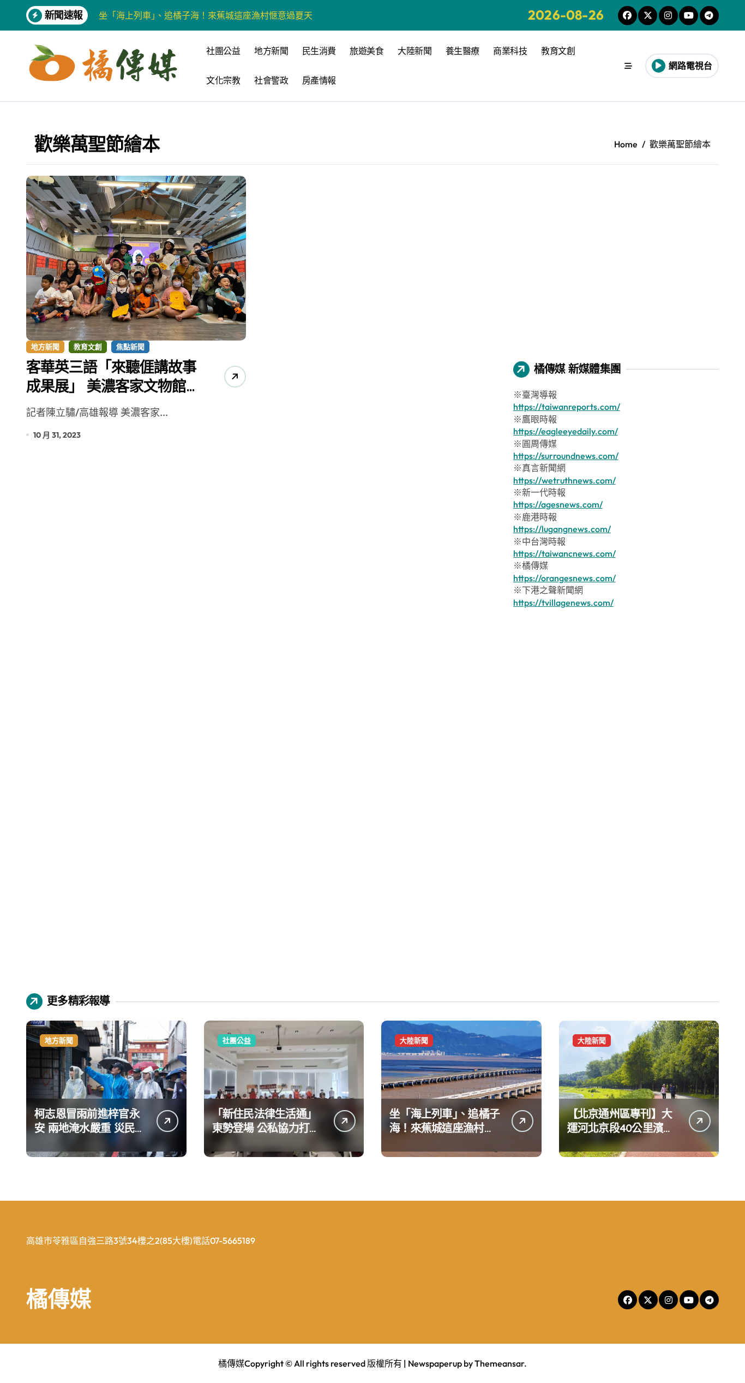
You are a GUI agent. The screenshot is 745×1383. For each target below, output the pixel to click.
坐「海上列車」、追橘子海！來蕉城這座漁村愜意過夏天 (444, 1128)
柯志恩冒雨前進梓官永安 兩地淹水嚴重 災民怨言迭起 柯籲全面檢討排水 (89, 1135)
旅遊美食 (366, 50)
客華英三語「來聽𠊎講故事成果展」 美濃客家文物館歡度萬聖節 (111, 385)
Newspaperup (435, 1363)
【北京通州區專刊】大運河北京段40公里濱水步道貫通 (620, 1128)
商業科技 (510, 50)
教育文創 (558, 50)
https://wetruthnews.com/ (564, 480)
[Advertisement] (617, 252)
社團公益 (223, 50)
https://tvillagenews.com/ (563, 602)
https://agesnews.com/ (558, 504)
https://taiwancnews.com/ (564, 553)
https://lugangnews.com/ (562, 528)
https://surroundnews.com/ (565, 455)
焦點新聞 (130, 346)
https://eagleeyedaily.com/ (565, 431)
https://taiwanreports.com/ (566, 406)
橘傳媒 (59, 1298)
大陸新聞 (414, 50)
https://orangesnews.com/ (564, 578)
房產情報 (319, 80)
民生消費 (319, 50)
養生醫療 (462, 50)
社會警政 (271, 80)
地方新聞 (271, 50)
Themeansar (499, 1363)
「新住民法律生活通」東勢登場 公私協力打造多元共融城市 (266, 1128)
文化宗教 (223, 80)
